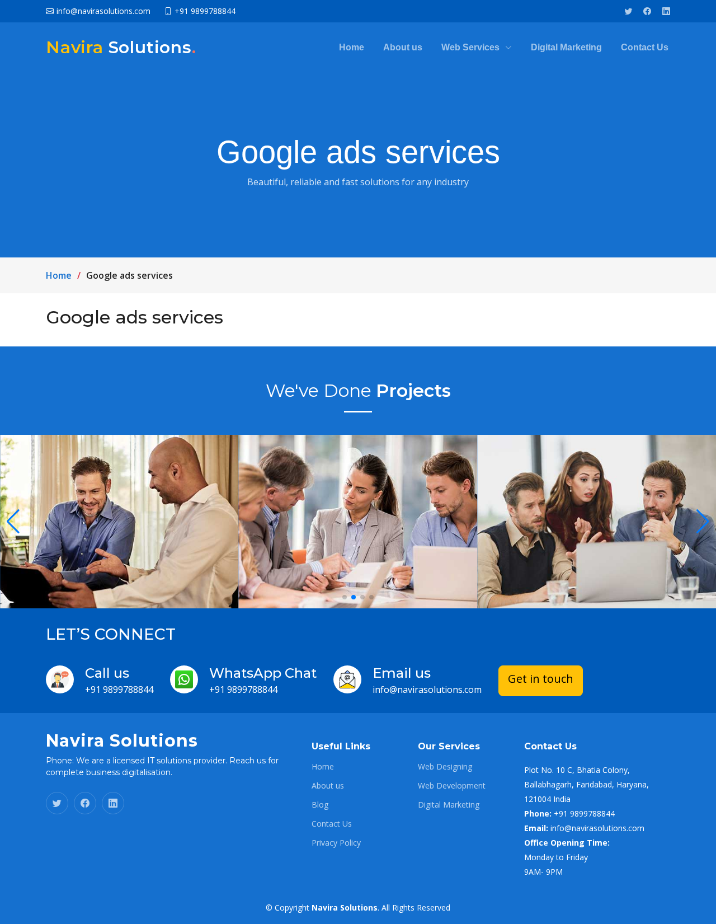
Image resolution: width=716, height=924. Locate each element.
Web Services (470, 47)
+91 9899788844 (119, 689)
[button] (344, 597)
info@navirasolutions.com (427, 689)
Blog (320, 805)
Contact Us (644, 47)
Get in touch (540, 678)
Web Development (452, 786)
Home (351, 47)
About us (402, 47)
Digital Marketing (566, 47)
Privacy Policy (336, 843)
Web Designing (445, 767)
